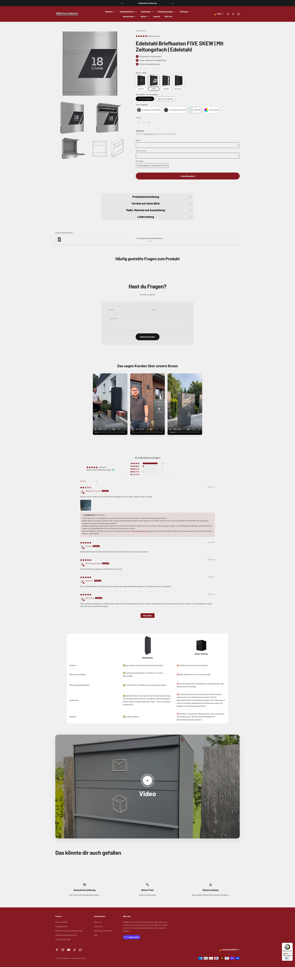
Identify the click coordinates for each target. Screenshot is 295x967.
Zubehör (156, 16)
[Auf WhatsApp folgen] (80, 949)
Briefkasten (146, 11)
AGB (95, 935)
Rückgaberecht (61, 926)
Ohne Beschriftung (179, 89)
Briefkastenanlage (165, 11)
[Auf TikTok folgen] (74, 949)
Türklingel (184, 11)
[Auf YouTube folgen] (68, 949)
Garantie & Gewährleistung (66, 935)
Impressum (98, 926)
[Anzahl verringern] (139, 122)
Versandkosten (149, 134)
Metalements (141, 31)
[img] (85, 487)
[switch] (287, 958)
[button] (141, 36)
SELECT (141, 89)
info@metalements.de (139, 531)
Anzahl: (139, 117)
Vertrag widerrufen (63, 939)
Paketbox (109, 11)
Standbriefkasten (127, 11)
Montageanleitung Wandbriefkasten (150, 238)
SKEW (154, 89)
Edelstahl (197, 110)
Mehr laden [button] (147, 615)
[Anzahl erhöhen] (148, 122)
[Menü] (291, 944)
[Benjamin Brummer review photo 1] (85, 505)
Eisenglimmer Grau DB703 (151, 110)
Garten (143, 16)
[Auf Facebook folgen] (56, 949)
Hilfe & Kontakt (61, 922)
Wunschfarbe (214, 110)
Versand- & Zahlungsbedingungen (69, 931)
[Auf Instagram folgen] (62, 949)
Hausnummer (128, 16)
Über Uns (168, 16)
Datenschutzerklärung (103, 931)
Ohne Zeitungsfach (165, 99)
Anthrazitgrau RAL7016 (177, 110)
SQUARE (166, 89)
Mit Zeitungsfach (145, 99)
